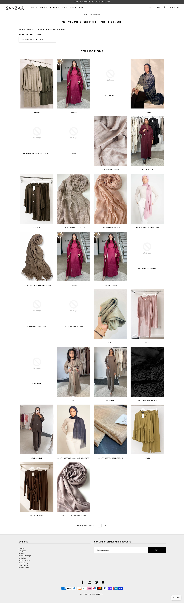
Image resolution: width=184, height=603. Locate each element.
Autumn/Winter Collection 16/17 (36, 153)
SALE (64, 7)
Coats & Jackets (147, 170)
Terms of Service (24, 560)
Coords (37, 228)
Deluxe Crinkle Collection (147, 228)
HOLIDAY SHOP (76, 7)
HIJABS (53, 7)
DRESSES (73, 285)
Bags (74, 153)
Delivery (21, 553)
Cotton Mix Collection (110, 228)
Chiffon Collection (110, 170)
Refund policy (23, 563)
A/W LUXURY (37, 112)
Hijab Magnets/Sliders (36, 326)
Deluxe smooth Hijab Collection (37, 285)
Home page (36, 384)
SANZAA (99, 594)
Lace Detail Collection (147, 400)
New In (147, 458)
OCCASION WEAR (36, 516)
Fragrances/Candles (147, 268)
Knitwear (110, 400)
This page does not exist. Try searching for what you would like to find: (42, 29)
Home (85, 15)
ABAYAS (73, 112)
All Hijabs (147, 112)
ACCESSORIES (110, 96)
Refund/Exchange (25, 556)
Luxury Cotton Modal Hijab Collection (73, 458)
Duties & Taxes (24, 568)
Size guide (22, 551)
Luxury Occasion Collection (110, 458)
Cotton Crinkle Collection (73, 228)
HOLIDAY (147, 343)
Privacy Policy (23, 565)
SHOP (42, 7)
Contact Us (22, 558)
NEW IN (34, 7)
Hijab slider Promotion (73, 326)
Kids (73, 400)
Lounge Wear (36, 458)
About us (22, 548)
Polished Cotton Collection (73, 516)
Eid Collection (110, 285)
